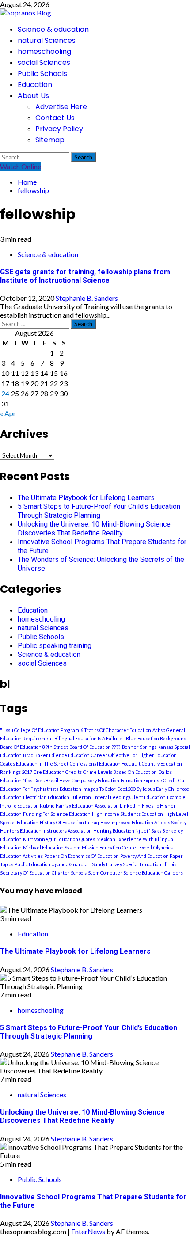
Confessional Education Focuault (105, 763)
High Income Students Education (127, 814)
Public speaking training (54, 645)
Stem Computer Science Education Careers (135, 873)
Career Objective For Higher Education (134, 755)
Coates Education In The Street (34, 763)
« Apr (8, 413)
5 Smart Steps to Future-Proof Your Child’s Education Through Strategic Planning (99, 510)
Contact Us (55, 118)
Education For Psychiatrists (29, 789)
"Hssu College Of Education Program (39, 730)
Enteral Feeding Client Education (129, 797)
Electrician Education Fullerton (57, 797)
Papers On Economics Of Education (81, 856)
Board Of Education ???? (95, 747)
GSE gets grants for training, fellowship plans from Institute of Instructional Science (85, 276)
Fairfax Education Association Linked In (98, 805)
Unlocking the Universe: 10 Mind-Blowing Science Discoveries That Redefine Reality (94, 528)
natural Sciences (47, 40)
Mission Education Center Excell (117, 847)
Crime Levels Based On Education (120, 772)
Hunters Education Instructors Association (46, 831)
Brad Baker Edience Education (56, 755)
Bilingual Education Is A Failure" (89, 738)
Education (35, 85)
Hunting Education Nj (116, 831)
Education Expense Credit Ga (152, 780)
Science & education (53, 29)
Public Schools (42, 73)
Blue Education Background (156, 738)
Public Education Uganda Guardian (53, 864)
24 (5, 393)
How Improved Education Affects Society (143, 822)
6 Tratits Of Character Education (115, 730)
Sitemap (50, 140)
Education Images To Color (88, 789)
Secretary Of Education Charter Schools (43, 873)
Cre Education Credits (58, 772)
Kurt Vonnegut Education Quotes (59, 839)
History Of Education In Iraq (69, 822)
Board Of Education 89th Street (34, 747)
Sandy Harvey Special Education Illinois (134, 864)
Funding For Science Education (57, 814)
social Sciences (44, 62)
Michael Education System (51, 847)
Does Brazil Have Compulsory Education (76, 780)
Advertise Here (61, 107)
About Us (33, 96)
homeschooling (44, 51)
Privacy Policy (59, 129)
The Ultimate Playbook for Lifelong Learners (86, 497)
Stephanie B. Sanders (87, 298)
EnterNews (88, 1231)
